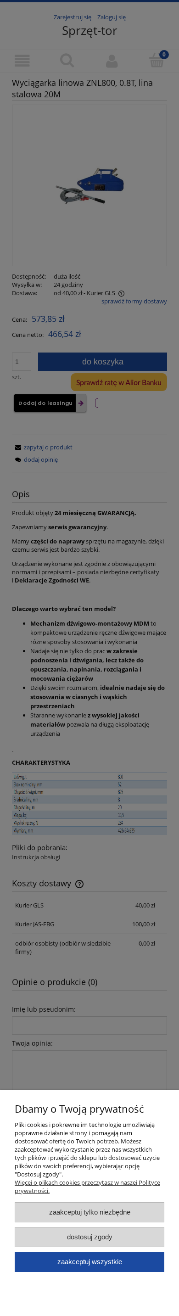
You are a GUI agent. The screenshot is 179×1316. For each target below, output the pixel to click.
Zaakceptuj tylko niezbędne (89, 1212)
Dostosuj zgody (89, 1237)
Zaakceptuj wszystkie (89, 1262)
